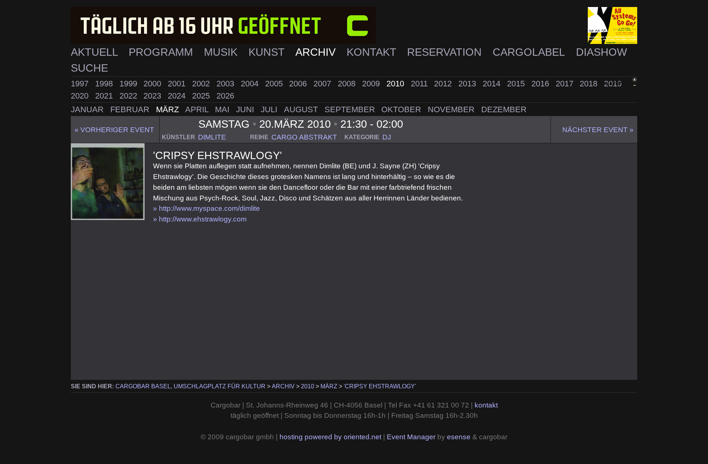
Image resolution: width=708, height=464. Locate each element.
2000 (153, 83)
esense (459, 437)
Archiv (317, 52)
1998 (105, 83)
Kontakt (373, 52)
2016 (541, 83)
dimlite (212, 137)
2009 (372, 83)
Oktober (402, 109)
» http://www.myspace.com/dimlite (206, 208)
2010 (396, 83)
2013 (468, 83)
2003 (226, 83)
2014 (493, 83)
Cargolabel (530, 52)
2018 (590, 83)
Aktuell (96, 52)
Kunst (268, 52)
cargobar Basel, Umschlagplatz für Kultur (190, 386)
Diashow (601, 52)
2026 (225, 95)
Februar (131, 109)
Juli (270, 109)
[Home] (354, 25)
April (198, 109)
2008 (348, 83)
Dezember (504, 109)
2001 (178, 83)
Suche (89, 68)
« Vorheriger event (114, 130)
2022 (129, 95)
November (452, 109)
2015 (517, 83)
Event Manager (411, 437)
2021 (105, 95)
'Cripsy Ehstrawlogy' (380, 386)
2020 (81, 95)
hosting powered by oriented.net (330, 437)
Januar (88, 109)
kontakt (486, 405)
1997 (81, 83)
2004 (251, 83)
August (302, 109)
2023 (153, 95)
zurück (617, 82)
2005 (275, 83)
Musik (222, 52)
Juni (246, 109)
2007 (323, 83)
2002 (202, 83)
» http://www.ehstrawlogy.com (200, 219)
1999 (129, 83)
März (168, 109)
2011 (420, 83)
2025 (202, 95)
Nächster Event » (598, 130)
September (350, 109)
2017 (566, 83)
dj (386, 137)
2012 (444, 83)
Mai (223, 109)
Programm (162, 52)
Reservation (446, 52)
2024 (178, 95)
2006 (299, 83)
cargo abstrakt (304, 137)
